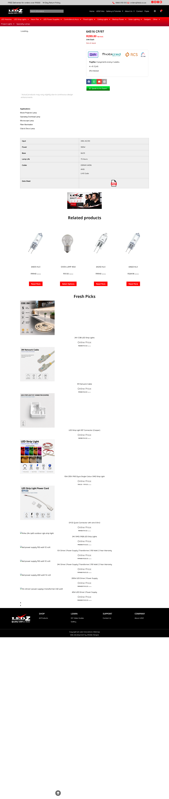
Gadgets (147, 19)
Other (155, 19)
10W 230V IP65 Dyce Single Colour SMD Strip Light (84, 476)
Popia (147, 11)
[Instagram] (158, 2)
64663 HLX (133, 267)
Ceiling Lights (102, 19)
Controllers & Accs (71, 19)
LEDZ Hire (100, 11)
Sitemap (97, 632)
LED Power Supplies (51, 19)
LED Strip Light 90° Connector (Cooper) (84, 430)
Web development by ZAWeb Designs (84, 635)
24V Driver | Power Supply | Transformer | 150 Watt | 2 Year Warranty (84, 564)
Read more (35, 284)
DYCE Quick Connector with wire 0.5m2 (84, 523)
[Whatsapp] (152, 2)
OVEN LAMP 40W (68, 267)
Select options (68, 284)
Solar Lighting (134, 19)
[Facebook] (155, 2)
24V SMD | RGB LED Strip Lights (84, 536)
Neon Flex (35, 19)
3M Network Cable (84, 384)
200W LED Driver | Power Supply (85, 578)
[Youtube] (161, 2)
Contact (139, 11)
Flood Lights (88, 19)
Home (91, 11)
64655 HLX (35, 267)
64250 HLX (100, 267)
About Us (128, 11)
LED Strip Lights (20, 19)
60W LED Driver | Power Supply (84, 592)
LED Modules (6, 19)
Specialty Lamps (23, 24)
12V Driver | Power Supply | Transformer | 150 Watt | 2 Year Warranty (84, 550)
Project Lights (6, 24)
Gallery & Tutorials (113, 11)
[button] (88, 81)
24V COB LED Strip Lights (84, 338)
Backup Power (118, 19)
